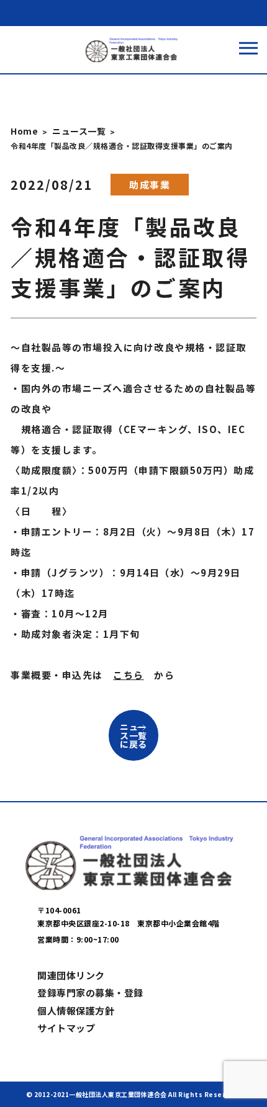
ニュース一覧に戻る (133, 735)
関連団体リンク (71, 975)
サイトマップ (66, 1027)
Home (24, 131)
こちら (128, 674)
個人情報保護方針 (75, 1010)
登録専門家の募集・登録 (90, 992)
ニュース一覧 (79, 131)
